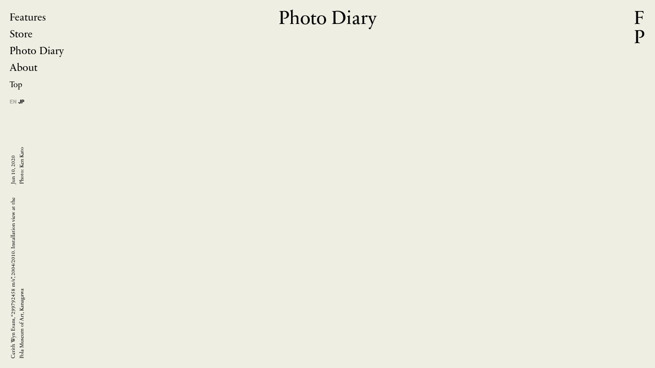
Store (21, 34)
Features (28, 17)
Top (16, 85)
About (23, 68)
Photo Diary (37, 51)
